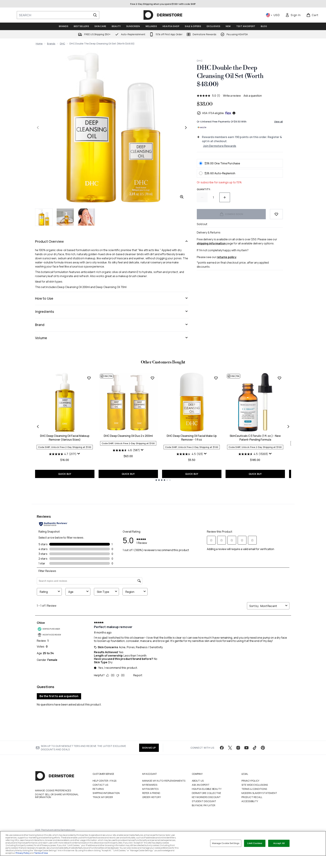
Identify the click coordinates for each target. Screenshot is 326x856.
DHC (62, 43)
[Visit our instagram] (238, 748)
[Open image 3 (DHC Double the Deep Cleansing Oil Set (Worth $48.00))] (86, 217)
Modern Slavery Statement (259, 793)
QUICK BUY (64, 473)
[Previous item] (38, 426)
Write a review (232, 95)
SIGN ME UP (149, 747)
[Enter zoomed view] (182, 197)
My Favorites (150, 788)
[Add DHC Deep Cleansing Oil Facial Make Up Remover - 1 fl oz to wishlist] (216, 378)
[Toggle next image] (186, 127)
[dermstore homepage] (163, 15)
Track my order (103, 797)
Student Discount (204, 801)
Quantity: (204, 189)
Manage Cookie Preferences (53, 790)
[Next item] (288, 426)
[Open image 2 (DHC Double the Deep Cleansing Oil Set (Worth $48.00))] (65, 217)
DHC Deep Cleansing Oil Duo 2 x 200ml (128, 436)
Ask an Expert (201, 784)
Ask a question (253, 95)
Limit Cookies (254, 843)
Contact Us (100, 784)
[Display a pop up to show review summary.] (78, 453)
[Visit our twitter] (230, 748)
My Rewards (149, 784)
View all (278, 121)
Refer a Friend (151, 793)
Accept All (279, 843)
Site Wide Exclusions (254, 784)
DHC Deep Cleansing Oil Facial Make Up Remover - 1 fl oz (192, 437)
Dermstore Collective (206, 793)
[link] (293, 15)
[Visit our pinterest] (263, 748)
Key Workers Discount (206, 797)
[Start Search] (95, 15)
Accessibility (249, 801)
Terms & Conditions (254, 788)
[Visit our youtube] (246, 748)
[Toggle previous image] (38, 127)
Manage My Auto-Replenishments (164, 780)
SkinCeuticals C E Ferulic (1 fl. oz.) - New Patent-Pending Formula (255, 437)
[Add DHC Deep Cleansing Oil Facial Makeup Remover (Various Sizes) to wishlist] (89, 378)
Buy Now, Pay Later (203, 805)
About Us (198, 780)
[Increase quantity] (224, 197)
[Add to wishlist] (276, 214)
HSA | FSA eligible (213, 113)
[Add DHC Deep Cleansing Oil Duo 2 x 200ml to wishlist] (152, 378)
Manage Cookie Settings (225, 843)
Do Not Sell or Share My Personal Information (56, 796)
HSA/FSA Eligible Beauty (207, 788)
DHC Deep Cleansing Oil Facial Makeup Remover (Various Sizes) (64, 437)
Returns (98, 788)
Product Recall (252, 797)
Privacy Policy (250, 780)
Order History (151, 797)
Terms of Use (41, 853)
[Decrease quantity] (202, 197)
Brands (51, 43)
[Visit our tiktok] (255, 748)
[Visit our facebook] (222, 748)
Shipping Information (106, 793)
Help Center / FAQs (105, 780)
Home (39, 43)
